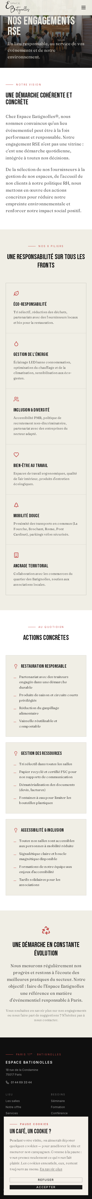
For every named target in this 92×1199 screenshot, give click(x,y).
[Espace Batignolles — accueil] (18, 7)
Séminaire (58, 1101)
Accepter (45, 1187)
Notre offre (13, 1107)
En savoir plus (51, 1169)
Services (12, 1113)
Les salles (13, 1101)
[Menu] (83, 7)
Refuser (46, 1180)
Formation (58, 1107)
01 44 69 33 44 (21, 1082)
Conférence (59, 1113)
